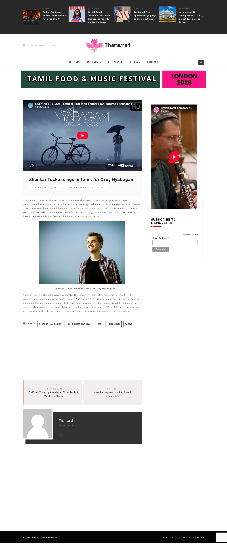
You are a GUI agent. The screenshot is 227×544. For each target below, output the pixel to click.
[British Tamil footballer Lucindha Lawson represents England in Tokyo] (77, 14)
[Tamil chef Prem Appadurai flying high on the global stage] (122, 14)
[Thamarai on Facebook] (61, 435)
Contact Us (198, 537)
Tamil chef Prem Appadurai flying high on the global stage (145, 15)
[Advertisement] (82, 350)
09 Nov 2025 (93, 8)
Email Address (160, 238)
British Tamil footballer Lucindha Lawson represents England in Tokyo (99, 17)
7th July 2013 (39, 187)
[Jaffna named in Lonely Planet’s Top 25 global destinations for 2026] (167, 14)
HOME (77, 61)
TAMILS (128, 324)
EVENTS (96, 61)
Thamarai (66, 420)
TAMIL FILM (114, 324)
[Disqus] (82, 482)
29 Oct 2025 (139, 8)
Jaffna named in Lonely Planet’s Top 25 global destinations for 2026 (191, 17)
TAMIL (101, 324)
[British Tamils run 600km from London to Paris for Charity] (31, 15)
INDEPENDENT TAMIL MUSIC (77, 187)
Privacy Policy (179, 537)
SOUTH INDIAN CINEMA (50, 324)
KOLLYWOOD (98, 187)
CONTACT (152, 61)
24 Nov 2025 (48, 8)
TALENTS (116, 61)
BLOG (136, 61)
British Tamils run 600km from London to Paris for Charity (55, 15)
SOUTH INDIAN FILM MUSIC (79, 324)
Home (165, 537)
